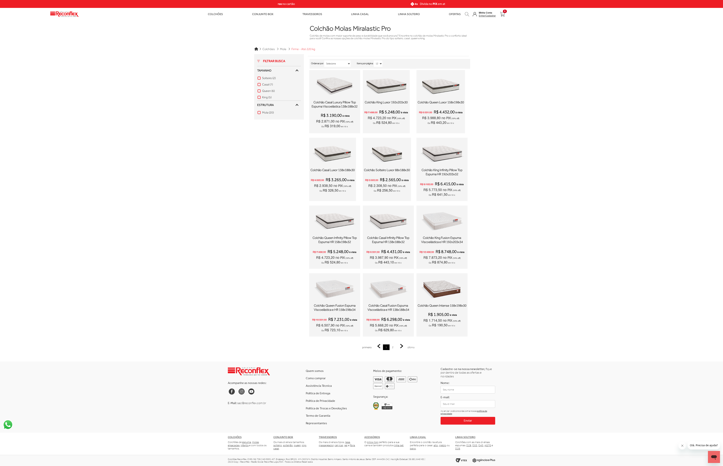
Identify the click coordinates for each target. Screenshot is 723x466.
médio (442, 445)
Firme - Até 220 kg (303, 49)
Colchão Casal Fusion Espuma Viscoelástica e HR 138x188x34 (388, 307)
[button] (484, 14)
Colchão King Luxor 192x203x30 (386, 102)
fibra (352, 445)
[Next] (452, 4)
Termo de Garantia (318, 415)
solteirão (288, 445)
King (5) (267, 97)
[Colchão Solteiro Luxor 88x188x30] (387, 153)
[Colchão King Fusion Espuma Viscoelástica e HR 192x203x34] (442, 220)
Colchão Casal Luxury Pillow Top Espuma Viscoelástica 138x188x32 (335, 104)
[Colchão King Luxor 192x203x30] (386, 85)
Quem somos (315, 371)
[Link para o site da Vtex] (461, 460)
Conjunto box (283, 437)
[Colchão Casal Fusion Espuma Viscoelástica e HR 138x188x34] (388, 288)
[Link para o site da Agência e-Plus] (484, 460)
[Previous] (271, 4)
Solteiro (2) (269, 78)
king (304, 445)
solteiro (277, 445)
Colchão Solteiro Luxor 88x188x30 (387, 170)
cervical (339, 445)
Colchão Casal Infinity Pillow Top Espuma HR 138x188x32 (388, 240)
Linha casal (418, 437)
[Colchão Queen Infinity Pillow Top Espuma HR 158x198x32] (334, 220)
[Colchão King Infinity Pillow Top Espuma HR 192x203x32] (442, 153)
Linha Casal (360, 14)
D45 (480, 445)
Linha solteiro (465, 437)
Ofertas (455, 14)
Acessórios (372, 437)
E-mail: (445, 397)
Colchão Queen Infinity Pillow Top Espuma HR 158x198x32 (335, 240)
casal (276, 448)
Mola (283, 49)
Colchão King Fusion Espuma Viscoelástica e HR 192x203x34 (442, 240)
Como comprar (316, 378)
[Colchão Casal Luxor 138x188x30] (332, 153)
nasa (347, 442)
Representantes (316, 423)
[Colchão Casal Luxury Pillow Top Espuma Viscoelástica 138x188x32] (334, 85)
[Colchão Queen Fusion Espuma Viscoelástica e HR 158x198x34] (334, 288)
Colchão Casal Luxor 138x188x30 (332, 170)
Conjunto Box (262, 14)
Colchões (215, 14)
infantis (245, 445)
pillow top (372, 442)
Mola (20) (268, 112)
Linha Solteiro (409, 14)
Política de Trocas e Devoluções (326, 408)
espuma (246, 442)
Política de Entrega (318, 393)
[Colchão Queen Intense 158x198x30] (442, 288)
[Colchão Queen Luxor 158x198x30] (440, 85)
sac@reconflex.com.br (251, 403)
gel (345, 445)
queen (297, 445)
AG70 (487, 445)
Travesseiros (312, 14)
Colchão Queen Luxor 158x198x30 (441, 102)
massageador (326, 445)
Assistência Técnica (319, 386)
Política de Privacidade (320, 401)
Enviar (468, 420)
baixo (413, 448)
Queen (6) (268, 91)
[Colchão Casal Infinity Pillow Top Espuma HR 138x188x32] (388, 220)
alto (436, 445)
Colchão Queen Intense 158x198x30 (442, 305)
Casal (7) (267, 84)
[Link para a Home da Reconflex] (249, 371)
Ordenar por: (317, 63)
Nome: (445, 383)
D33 (474, 445)
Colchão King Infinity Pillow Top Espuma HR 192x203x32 (442, 172)
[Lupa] (467, 14)
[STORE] (177, 14)
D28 (468, 445)
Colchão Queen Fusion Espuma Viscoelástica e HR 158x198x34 (334, 307)
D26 (457, 448)
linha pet (398, 445)
